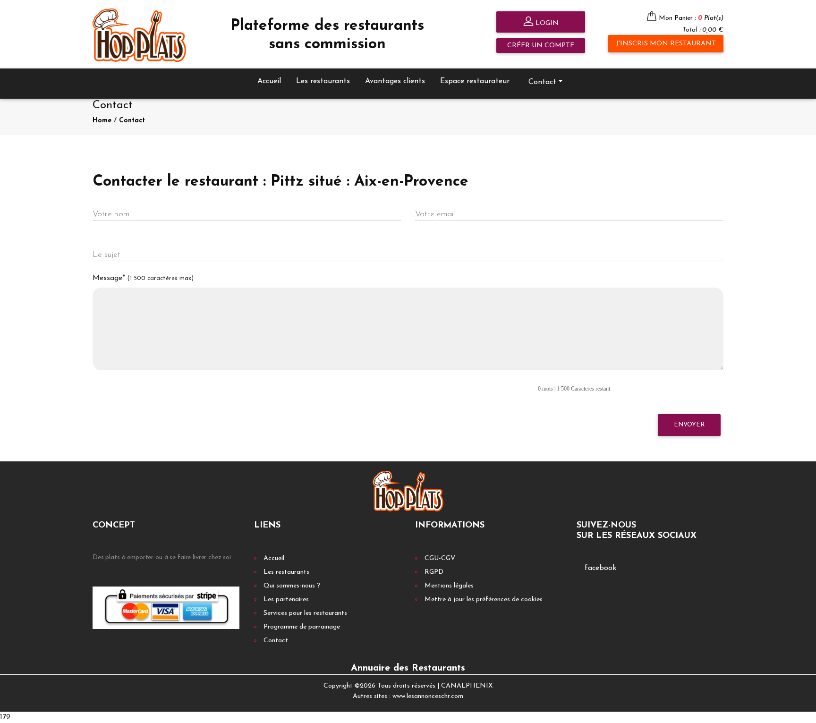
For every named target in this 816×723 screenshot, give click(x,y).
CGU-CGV (440, 558)
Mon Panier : (691, 18)
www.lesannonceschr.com (427, 696)
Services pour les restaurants (305, 613)
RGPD (434, 572)
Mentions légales (449, 585)
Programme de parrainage (302, 626)
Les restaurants (323, 81)
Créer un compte (540, 45)
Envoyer (689, 425)
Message (143, 278)
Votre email (435, 214)
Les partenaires (286, 599)
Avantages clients (395, 81)
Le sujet (106, 255)
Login (546, 23)
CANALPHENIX (467, 685)
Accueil (269, 81)
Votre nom (111, 214)
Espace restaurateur (475, 81)
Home (102, 120)
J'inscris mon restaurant (666, 43)
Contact (132, 120)
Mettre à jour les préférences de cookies (484, 599)
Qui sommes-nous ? (292, 585)
